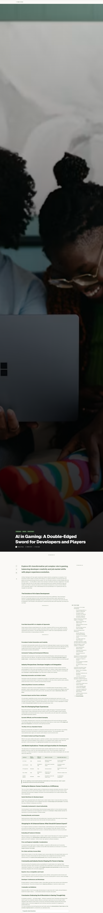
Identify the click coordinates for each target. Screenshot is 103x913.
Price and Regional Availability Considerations (82, 662)
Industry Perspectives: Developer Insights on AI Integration (80, 619)
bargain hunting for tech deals (28, 848)
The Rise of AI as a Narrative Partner (81, 636)
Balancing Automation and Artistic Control (81, 622)
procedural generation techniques (33, 599)
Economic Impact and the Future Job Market (81, 628)
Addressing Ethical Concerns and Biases (81, 625)
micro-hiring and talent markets (30, 703)
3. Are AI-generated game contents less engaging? (81, 687)
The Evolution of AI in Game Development (79, 608)
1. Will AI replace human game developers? (81, 681)
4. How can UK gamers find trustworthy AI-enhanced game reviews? (81, 690)
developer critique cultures (55, 810)
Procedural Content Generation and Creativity (81, 614)
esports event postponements (37, 857)
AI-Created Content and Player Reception (80, 639)
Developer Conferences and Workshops (81, 674)
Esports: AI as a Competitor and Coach (81, 671)
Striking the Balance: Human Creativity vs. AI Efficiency (79, 645)
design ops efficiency (47, 884)
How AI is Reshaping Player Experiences (79, 631)
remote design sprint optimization (55, 801)
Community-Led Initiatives (81, 676)
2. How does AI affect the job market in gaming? (81, 684)
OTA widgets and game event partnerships (49, 867)
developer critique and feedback (31, 672)
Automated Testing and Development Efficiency (80, 616)
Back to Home (20, 1)
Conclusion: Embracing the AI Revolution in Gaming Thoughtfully (80, 678)
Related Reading (79, 696)
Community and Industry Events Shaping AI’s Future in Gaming (80, 668)
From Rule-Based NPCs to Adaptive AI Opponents (81, 611)
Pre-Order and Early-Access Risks (81, 665)
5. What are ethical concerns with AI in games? (81, 694)
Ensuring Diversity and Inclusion (80, 654)
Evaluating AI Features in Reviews (80, 659)
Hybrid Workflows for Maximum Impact (80, 648)
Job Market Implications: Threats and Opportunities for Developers (80, 642)
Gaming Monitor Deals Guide (39, 837)
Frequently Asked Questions (29, 911)
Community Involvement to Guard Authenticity (81, 651)
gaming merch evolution (43, 742)
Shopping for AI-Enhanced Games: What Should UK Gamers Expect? (80, 656)
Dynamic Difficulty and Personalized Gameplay (80, 634)
